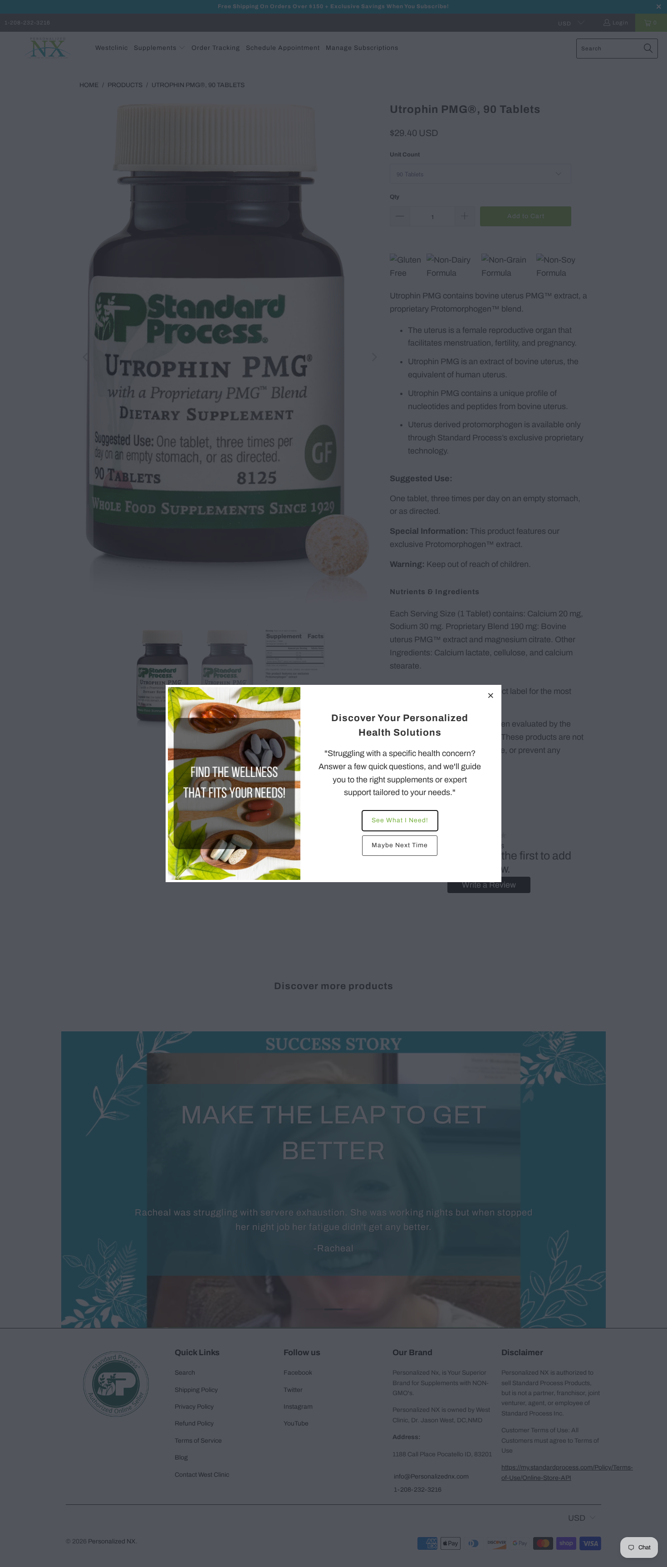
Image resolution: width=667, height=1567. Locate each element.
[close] (491, 695)
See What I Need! (400, 820)
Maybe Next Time (400, 845)
